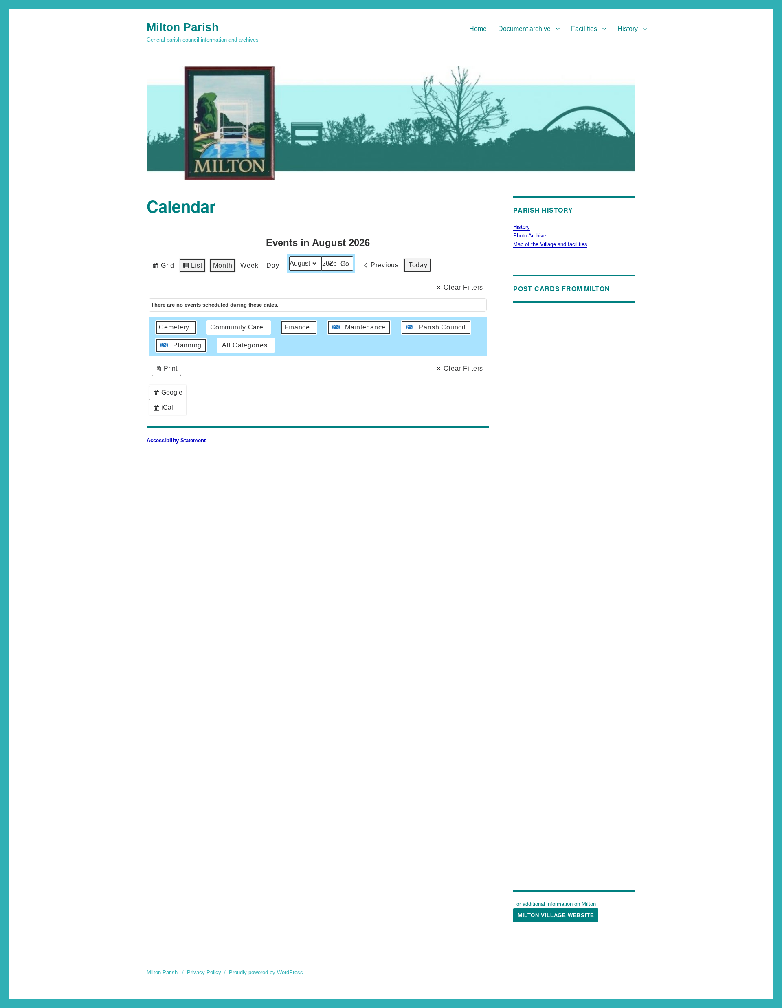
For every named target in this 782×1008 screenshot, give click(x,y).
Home (478, 28)
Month (223, 265)
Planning (187, 345)
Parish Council (442, 327)
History (627, 28)
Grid (163, 267)
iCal (165, 409)
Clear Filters (463, 287)
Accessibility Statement (176, 440)
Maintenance (365, 327)
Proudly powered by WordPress (266, 972)
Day (272, 265)
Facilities (584, 28)
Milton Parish (183, 27)
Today (418, 264)
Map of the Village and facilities (550, 244)
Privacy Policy (204, 972)
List (192, 267)
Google (169, 394)
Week (249, 265)
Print (166, 370)
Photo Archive (529, 236)
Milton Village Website (556, 915)
